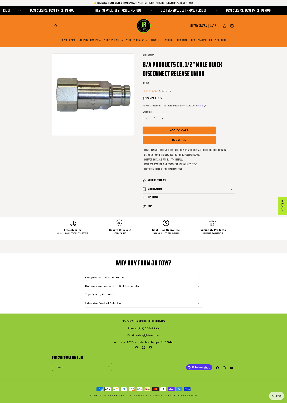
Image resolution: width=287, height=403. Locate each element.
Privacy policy (135, 395)
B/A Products (149, 55)
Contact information (175, 395)
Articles (193, 395)
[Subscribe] (108, 367)
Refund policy (117, 395)
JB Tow (102, 395)
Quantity (147, 111)
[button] (55, 26)
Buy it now (179, 139)
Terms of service (153, 395)
